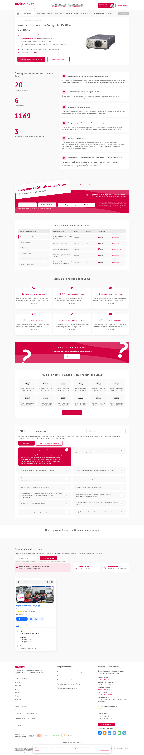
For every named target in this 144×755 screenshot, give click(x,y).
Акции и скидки (86, 14)
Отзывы (62, 14)
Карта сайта (19, 725)
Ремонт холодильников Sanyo (67, 688)
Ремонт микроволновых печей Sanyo (70, 672)
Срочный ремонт (40, 14)
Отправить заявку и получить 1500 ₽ (76, 205)
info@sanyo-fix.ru (104, 689)
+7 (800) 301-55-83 (59, 5)
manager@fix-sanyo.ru (105, 694)
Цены (49, 14)
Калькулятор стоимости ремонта (26, 713)
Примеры (18, 685)
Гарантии (76, 14)
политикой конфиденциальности (42, 208)
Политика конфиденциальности (72, 742)
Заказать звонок (72, 357)
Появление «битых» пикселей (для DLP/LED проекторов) (62, 262)
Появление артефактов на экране (61, 255)
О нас (55, 14)
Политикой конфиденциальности (56, 561)
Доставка (69, 14)
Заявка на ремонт (98, 14)
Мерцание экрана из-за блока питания (62, 237)
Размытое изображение (60, 244)
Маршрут (23, 619)
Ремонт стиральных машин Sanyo (68, 684)
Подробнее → (116, 237)
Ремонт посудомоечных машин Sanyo (70, 676)
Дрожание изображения (61, 249)
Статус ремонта (123, 13)
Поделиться (100, 733)
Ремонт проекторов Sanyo (66, 680)
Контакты (108, 14)
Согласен (104, 749)
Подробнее (33, 303)
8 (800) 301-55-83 (104, 684)
